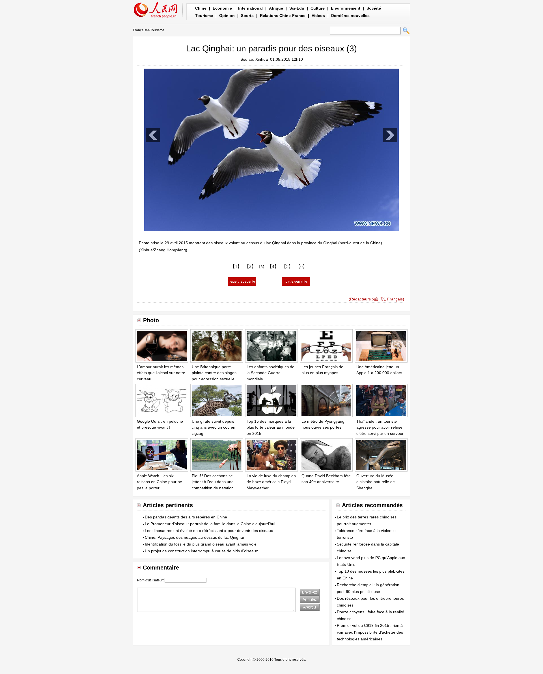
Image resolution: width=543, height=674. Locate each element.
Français (139, 30)
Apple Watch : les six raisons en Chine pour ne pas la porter (159, 482)
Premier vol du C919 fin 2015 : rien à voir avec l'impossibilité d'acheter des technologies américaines (370, 632)
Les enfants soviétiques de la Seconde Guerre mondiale (270, 373)
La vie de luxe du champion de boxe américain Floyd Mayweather (271, 482)
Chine (200, 8)
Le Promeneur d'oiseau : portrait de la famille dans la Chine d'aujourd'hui (210, 524)
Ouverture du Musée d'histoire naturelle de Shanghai (375, 482)
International (250, 8)
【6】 (301, 266)
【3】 (261, 267)
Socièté (374, 8)
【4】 (273, 266)
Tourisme (204, 15)
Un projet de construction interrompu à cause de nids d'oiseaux (201, 551)
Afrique (276, 8)
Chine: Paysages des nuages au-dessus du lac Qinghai (194, 537)
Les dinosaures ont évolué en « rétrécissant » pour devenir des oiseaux (209, 530)
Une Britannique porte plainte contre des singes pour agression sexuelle (214, 373)
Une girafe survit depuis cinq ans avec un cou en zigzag (213, 427)
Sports (247, 15)
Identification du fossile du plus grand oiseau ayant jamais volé (201, 544)
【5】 (287, 266)
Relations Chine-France (282, 15)
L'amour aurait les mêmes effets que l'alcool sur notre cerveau (161, 373)
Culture (318, 8)
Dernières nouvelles (350, 15)
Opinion (227, 15)
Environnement (345, 8)
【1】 (236, 266)
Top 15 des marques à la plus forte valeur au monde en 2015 (271, 427)
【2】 (250, 266)
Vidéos (318, 15)
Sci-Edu (296, 8)
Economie (222, 8)
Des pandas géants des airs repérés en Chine (186, 517)
